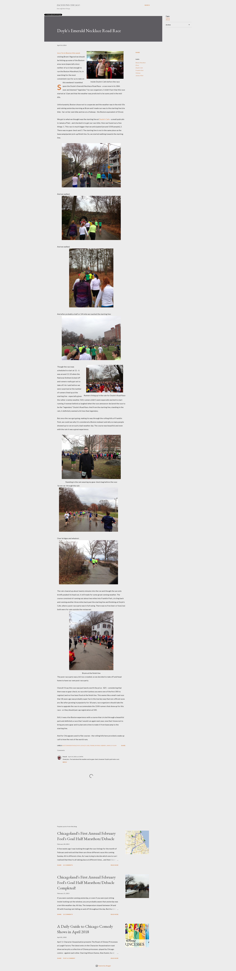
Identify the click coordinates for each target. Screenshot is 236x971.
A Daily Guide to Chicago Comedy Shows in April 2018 (85, 929)
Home (168, 18)
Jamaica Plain (139, 75)
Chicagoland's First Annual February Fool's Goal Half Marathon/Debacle (86, 836)
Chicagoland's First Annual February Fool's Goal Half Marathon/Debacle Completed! (86, 882)
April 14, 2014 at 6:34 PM (75, 756)
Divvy (137, 65)
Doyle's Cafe (104, 119)
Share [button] (138, 52)
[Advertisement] (88, 803)
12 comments (68, 865)
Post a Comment (69, 958)
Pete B (65, 756)
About (168, 20)
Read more (114, 865)
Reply (65, 762)
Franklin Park (139, 70)
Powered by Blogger (104, 966)
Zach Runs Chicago (68, 5)
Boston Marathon (141, 62)
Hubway (138, 73)
